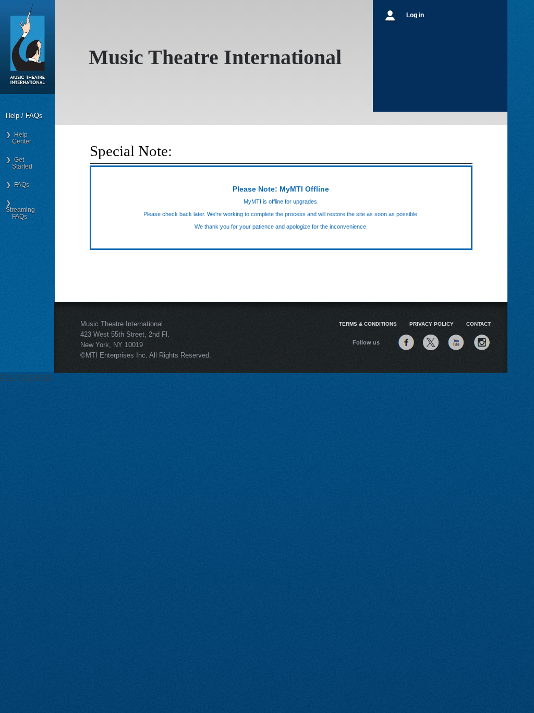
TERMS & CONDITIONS (368, 324)
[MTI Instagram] (482, 350)
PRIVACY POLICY (431, 324)
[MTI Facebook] (406, 350)
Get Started (19, 163)
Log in (415, 15)
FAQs (20, 184)
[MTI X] (431, 350)
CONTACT (478, 324)
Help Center (18, 138)
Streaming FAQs (20, 209)
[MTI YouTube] (455, 350)
